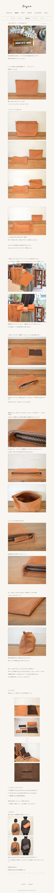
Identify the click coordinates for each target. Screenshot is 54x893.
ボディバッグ (11, 857)
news (16, 13)
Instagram (30, 884)
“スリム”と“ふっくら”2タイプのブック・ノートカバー (23, 793)
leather (29, 13)
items (23, 13)
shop (46, 13)
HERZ (24, 890)
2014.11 (27, 18)
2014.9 (13, 18)
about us (9, 13)
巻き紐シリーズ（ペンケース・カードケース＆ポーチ (23, 790)
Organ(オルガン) (12, 867)
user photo (38, 13)
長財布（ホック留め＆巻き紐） (17, 795)
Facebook (23, 884)
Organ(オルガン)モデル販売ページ (17, 869)
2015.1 (42, 18)
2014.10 (20, 18)
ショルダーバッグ (23, 857)
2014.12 (35, 18)
